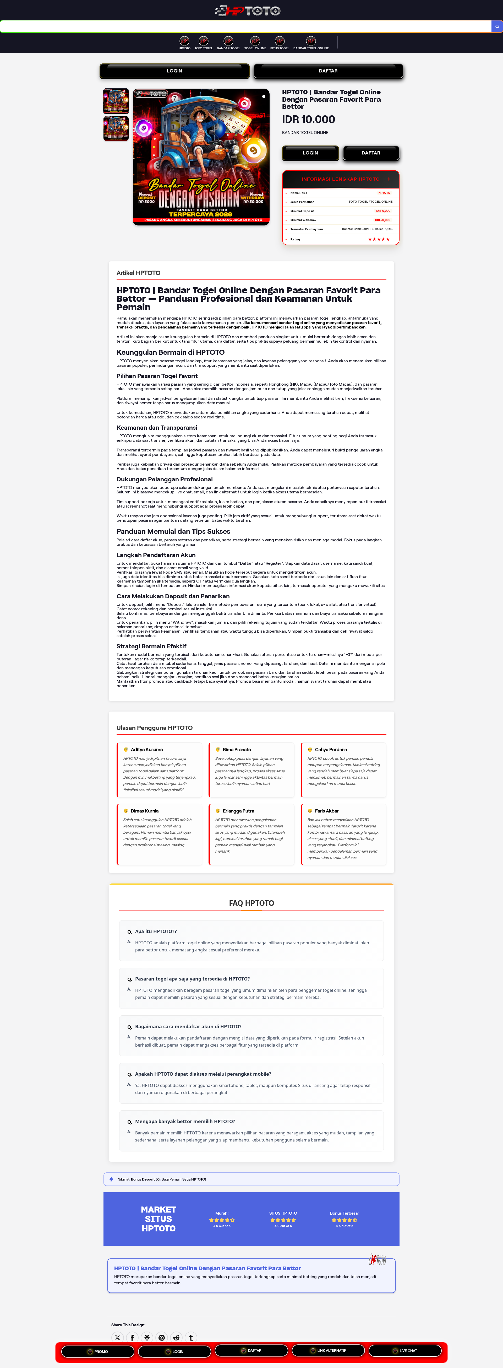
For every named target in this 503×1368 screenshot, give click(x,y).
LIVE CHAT (408, 1351)
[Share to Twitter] (117, 1337)
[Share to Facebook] (132, 1337)
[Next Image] (265, 158)
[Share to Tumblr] (191, 1337)
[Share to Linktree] (147, 1337)
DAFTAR (328, 70)
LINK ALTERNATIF (332, 1350)
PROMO (101, 1351)
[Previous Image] (137, 158)
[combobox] (246, 26)
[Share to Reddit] (176, 1337)
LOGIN (174, 70)
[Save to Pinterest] (161, 1337)
